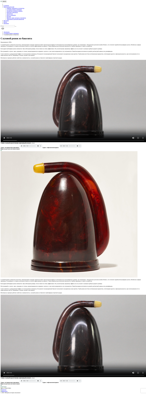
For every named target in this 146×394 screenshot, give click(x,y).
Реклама (9, 16)
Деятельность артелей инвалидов (15, 19)
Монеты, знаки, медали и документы (16, 18)
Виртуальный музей (9, 7)
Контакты (6, 23)
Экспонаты (7, 32)
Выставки (6, 20)
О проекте (6, 5)
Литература (10, 13)
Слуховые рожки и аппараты (14, 9)
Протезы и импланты (12, 12)
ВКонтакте (4, 391)
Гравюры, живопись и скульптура (15, 8)
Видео (5, 22)
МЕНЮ (4, 1)
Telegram (4, 389)
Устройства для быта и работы (14, 11)
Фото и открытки (11, 15)
